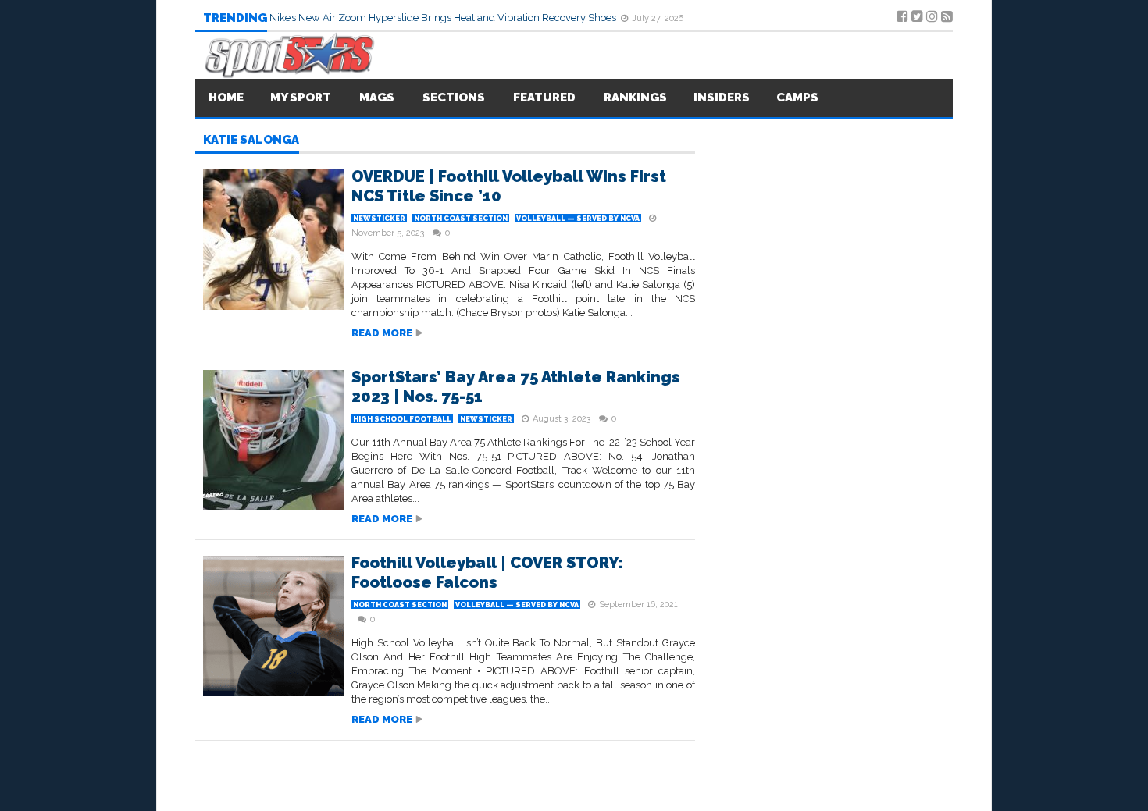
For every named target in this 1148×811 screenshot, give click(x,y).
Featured (544, 98)
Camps (797, 98)
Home (226, 98)
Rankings (635, 98)
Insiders (721, 98)
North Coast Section (461, 218)
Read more (381, 333)
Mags (376, 98)
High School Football (402, 419)
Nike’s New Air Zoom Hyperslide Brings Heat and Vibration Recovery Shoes (444, 17)
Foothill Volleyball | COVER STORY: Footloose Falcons (487, 572)
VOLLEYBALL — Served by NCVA (578, 218)
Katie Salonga (251, 140)
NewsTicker (379, 218)
